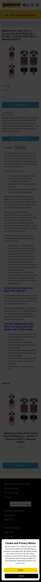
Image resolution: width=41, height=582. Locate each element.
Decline (21, 576)
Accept (20, 570)
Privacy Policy (20, 563)
